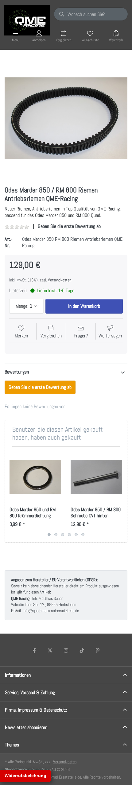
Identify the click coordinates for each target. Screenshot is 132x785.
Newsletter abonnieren (26, 727)
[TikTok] (82, 650)
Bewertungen (17, 372)
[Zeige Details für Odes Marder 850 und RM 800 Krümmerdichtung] (35, 477)
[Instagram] (66, 650)
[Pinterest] (97, 650)
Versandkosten (59, 280)
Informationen (18, 675)
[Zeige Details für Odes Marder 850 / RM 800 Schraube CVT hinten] (96, 477)
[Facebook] (34, 650)
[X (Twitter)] (50, 650)
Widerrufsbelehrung (25, 775)
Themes (12, 745)
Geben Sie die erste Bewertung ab (69, 226)
